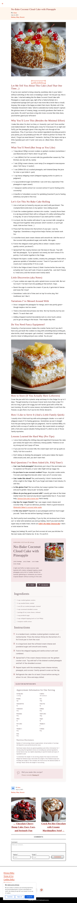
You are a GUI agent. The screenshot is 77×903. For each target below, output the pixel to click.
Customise (9, 896)
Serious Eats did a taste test (28, 498)
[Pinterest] (41, 890)
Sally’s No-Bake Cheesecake (49, 524)
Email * (34, 854)
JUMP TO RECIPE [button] (38, 82)
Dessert (22, 17)
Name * (15, 854)
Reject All (19, 896)
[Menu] (2, 3)
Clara (15, 12)
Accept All (29, 896)
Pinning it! (35, 775)
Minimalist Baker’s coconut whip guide (27, 507)
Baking (13, 17)
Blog (17, 17)
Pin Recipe (44, 585)
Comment (14, 842)
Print (31, 585)
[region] (19, 891)
